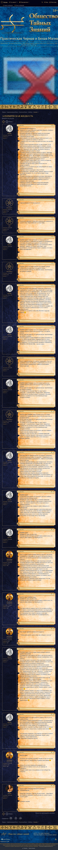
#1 (54, 125)
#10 (54, 411)
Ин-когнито (9, 208)
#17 (54, 648)
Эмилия (9, 793)
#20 (54, 785)
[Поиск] (42, 2)
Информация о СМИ (4, 841)
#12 (54, 491)
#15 (54, 593)
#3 (54, 217)
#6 (54, 285)
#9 (54, 379)
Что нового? (13, 2)
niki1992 (5, 118)
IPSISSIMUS (9, 559)
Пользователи (24, 2)
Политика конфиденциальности (46, 846)
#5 (54, 263)
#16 (54, 628)
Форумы (5, 2)
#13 (54, 529)
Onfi (9, 226)
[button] (17, 2)
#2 (54, 199)
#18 (54, 714)
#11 (54, 452)
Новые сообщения (8, 5)
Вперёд (10, 121)
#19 (54, 752)
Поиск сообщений (20, 5)
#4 (54, 236)
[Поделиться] (52, 125)
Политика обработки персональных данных (45, 834)
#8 (54, 357)
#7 (54, 326)
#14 (54, 551)
